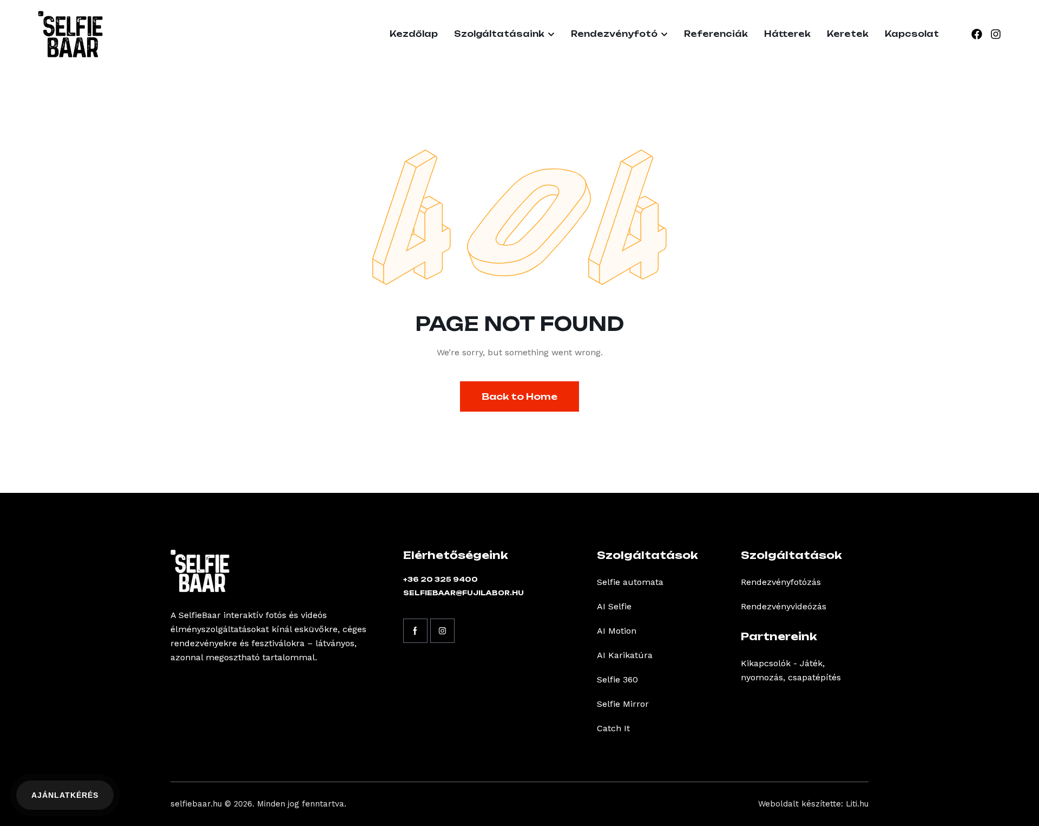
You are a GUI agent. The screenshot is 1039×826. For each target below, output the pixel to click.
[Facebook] (976, 34)
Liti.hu (857, 804)
